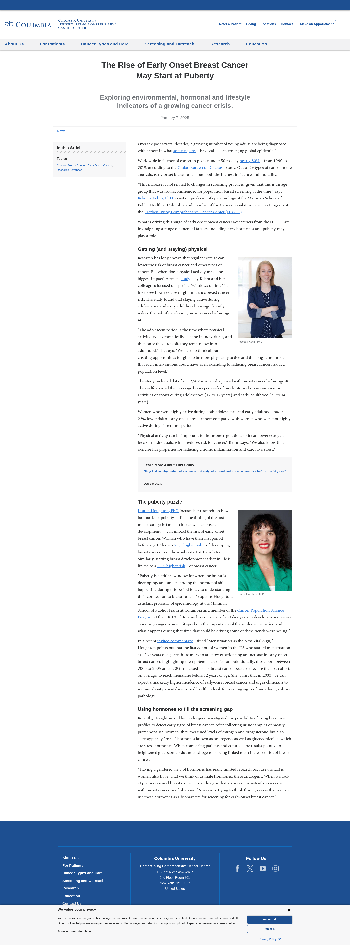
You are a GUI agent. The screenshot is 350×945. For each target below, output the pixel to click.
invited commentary (176, 641)
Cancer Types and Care (82, 873)
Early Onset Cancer (99, 165)
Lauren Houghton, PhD (158, 510)
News (61, 131)
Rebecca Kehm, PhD (155, 198)
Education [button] (256, 44)
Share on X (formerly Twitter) (281, 131)
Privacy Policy (268, 939)
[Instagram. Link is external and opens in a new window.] (275, 868)
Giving (251, 24)
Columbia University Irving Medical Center (175, 5)
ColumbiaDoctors (233, 833)
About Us (70, 858)
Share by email (294, 131)
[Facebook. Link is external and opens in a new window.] (237, 868)
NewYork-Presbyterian (175, 834)
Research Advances (69, 169)
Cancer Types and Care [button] (105, 44)
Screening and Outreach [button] (169, 44)
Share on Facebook (274, 131)
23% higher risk (189, 545)
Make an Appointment (317, 24)
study (187, 278)
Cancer (61, 165)
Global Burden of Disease (201, 167)
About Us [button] (14, 44)
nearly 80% (251, 160)
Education (71, 896)
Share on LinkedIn (287, 131)
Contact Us (72, 904)
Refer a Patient (230, 24)
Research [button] (220, 44)
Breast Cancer (76, 165)
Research (70, 888)
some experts (186, 150)
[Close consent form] (289, 909)
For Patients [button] (52, 44)
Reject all (270, 928)
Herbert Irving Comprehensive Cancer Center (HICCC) (193, 212)
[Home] (60, 24)
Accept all (270, 919)
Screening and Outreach (83, 881)
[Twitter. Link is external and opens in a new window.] (250, 868)
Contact (287, 24)
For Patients (72, 866)
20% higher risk (172, 566)
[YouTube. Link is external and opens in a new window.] (262, 868)
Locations (269, 24)
